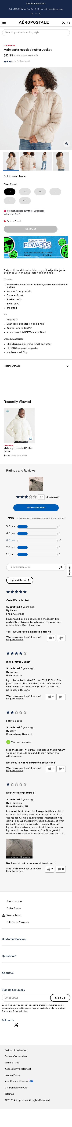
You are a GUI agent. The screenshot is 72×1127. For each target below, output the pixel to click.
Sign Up (60, 998)
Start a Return (13, 915)
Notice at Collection (16, 1050)
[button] (19, 848)
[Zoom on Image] (66, 143)
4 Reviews (23, 61)
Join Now (47, 255)
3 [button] (40, 14)
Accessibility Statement (18, 1069)
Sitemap (9, 1094)
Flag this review (14, 640)
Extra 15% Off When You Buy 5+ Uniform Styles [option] (36, 9)
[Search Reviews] (60, 567)
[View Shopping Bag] (68, 22)
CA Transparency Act (16, 1088)
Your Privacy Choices (16, 1081)
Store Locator (15, 902)
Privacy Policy (20, 1011)
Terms (5, 1011)
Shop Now (58, 9)
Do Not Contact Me (16, 1056)
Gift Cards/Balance (18, 922)
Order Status (14, 908)
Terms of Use (12, 1063)
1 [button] (32, 14)
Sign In (27, 255)
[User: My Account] (63, 23)
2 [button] (36, 14)
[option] (36, 108)
